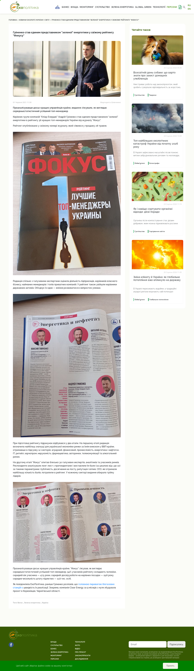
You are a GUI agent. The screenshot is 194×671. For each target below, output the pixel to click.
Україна (45, 602)
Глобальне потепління (158, 299)
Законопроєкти (82, 656)
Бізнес (65, 7)
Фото (77, 645)
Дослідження (81, 659)
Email (134, 644)
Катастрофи (154, 163)
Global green (143, 7)
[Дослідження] (180, 7)
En (189, 9)
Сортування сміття (157, 231)
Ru (189, 5)
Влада (74, 7)
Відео (77, 649)
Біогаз (20, 602)
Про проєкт (80, 652)
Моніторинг (87, 7)
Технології (159, 7)
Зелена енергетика (122, 7)
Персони (172, 7)
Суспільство (102, 7)
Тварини (152, 95)
